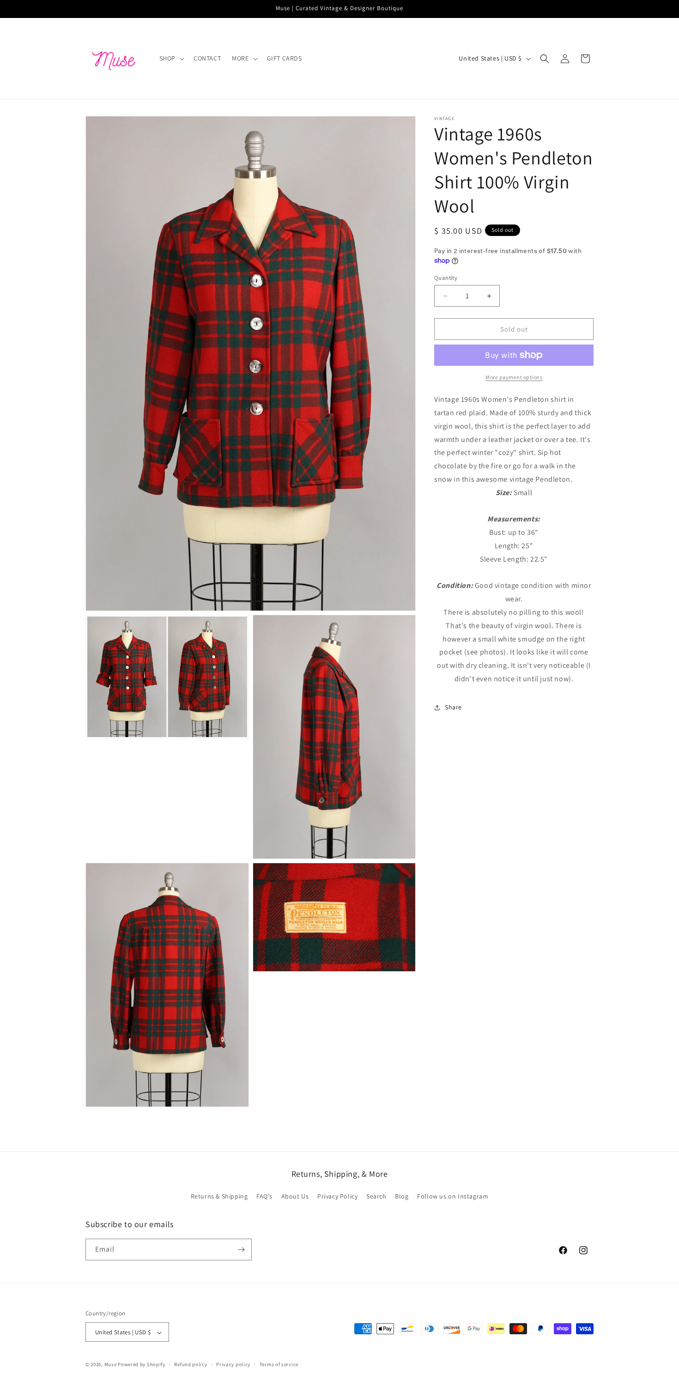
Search (376, 1196)
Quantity (445, 278)
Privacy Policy (337, 1196)
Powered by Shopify (141, 1365)
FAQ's (264, 1196)
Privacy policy (233, 1364)
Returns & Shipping (219, 1196)
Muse (110, 1365)
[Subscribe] (241, 1249)
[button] (171, 58)
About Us (295, 1196)
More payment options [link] (513, 377)
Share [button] (453, 707)
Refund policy (190, 1364)
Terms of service (279, 1364)
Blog (401, 1196)
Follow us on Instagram (452, 1196)
